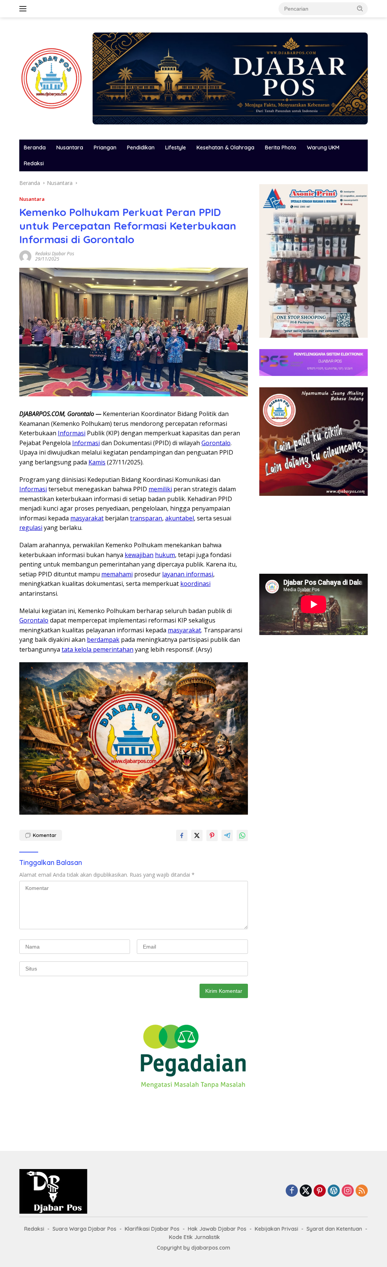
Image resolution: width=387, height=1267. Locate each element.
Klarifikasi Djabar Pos (152, 1228)
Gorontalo (216, 443)
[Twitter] (306, 1191)
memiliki (160, 489)
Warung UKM (323, 147)
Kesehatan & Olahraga (225, 147)
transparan (146, 518)
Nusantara (69, 147)
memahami (117, 574)
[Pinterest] (320, 1191)
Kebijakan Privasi (276, 1228)
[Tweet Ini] (197, 835)
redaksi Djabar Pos (54, 253)
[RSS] (362, 1191)
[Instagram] (348, 1191)
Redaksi (34, 163)
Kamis (96, 462)
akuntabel (179, 518)
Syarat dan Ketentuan (334, 1228)
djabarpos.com (210, 1247)
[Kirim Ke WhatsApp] (242, 835)
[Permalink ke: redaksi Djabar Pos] (25, 255)
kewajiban (139, 555)
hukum (165, 555)
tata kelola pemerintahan (97, 649)
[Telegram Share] (227, 835)
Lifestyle (175, 147)
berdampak (103, 639)
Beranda (35, 147)
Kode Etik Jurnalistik (194, 1237)
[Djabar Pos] (51, 77)
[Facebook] (292, 1191)
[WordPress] (334, 1191)
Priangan (105, 147)
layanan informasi (187, 574)
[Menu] (24, 8)
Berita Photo (280, 147)
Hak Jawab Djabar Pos (217, 1228)
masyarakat (87, 518)
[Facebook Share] (181, 835)
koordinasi (195, 583)
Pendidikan (141, 147)
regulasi (30, 527)
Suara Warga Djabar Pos (84, 1228)
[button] (360, 8)
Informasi (71, 433)
